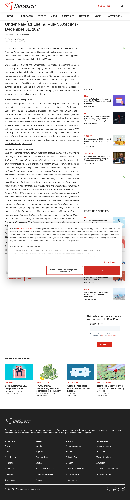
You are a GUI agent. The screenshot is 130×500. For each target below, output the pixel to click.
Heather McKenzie (90, 106)
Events (42, 16)
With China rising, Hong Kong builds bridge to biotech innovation (96, 294)
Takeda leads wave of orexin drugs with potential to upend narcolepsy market (96, 277)
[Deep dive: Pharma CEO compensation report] (19, 372)
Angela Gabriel (72, 396)
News (10, 16)
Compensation (14, 279)
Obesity (88, 136)
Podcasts (27, 16)
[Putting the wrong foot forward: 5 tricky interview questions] (80, 372)
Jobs (54, 16)
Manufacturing (43, 383)
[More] (15, 16)
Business (9, 383)
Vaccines (88, 153)
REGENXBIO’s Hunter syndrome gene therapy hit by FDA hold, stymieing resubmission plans (97, 118)
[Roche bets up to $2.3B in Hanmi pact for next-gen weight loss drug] (119, 140)
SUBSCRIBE (104, 6)
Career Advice (73, 383)
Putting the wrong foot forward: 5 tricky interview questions (78, 388)
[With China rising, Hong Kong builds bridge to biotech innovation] (119, 294)
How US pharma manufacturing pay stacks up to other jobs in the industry (49, 388)
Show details (109, 262)
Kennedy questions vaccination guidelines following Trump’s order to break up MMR (97, 158)
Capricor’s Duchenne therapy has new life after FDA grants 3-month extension (97, 101)
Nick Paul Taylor (89, 282)
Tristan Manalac (89, 146)
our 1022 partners (25, 228)
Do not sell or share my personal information (64, 270)
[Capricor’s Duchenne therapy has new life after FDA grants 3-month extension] (119, 100)
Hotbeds (84, 16)
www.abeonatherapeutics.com (18, 144)
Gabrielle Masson (42, 396)
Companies (68, 16)
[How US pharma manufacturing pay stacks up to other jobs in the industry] (49, 372)
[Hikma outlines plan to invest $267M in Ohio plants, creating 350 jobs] (111, 372)
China (86, 289)
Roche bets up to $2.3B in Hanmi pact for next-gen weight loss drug (97, 141)
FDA (86, 96)
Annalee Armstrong (91, 300)
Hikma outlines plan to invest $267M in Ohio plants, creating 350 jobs (110, 388)
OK (102, 270)
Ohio (28, 279)
